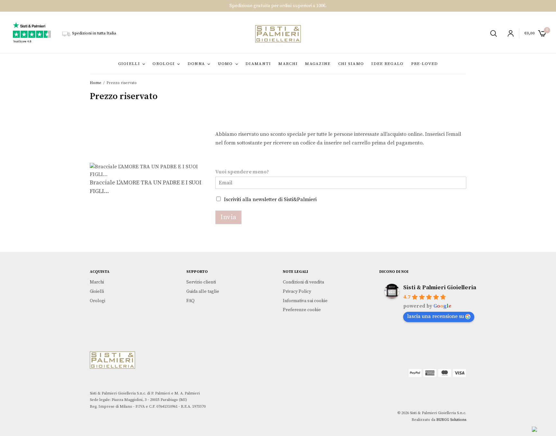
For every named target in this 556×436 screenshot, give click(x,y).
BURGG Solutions (451, 419)
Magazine (317, 63)
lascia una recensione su (435, 316)
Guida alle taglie (202, 291)
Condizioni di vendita (303, 282)
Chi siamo (351, 63)
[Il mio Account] (508, 33)
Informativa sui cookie (305, 301)
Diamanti (258, 63)
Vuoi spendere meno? (242, 172)
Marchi (288, 63)
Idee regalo (387, 63)
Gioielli (129, 63)
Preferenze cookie (302, 310)
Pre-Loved (424, 63)
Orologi (164, 63)
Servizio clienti (201, 282)
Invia (228, 217)
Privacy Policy (297, 291)
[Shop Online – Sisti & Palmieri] (278, 33)
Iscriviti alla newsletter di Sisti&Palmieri (270, 199)
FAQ (190, 301)
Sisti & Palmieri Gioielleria (439, 287)
